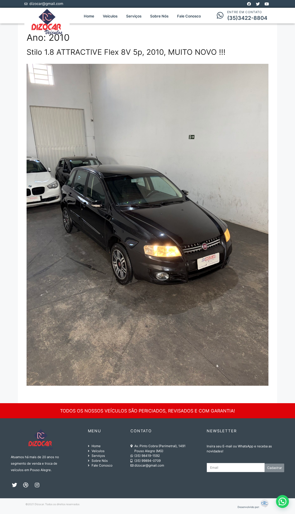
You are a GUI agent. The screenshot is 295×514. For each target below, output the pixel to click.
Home (89, 16)
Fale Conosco (189, 16)
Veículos (110, 16)
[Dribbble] (25, 484)
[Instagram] (37, 484)
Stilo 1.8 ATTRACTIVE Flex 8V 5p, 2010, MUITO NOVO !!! (126, 51)
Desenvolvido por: (249, 507)
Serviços (133, 16)
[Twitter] (14, 484)
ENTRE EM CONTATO (244, 12)
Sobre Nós (159, 16)
